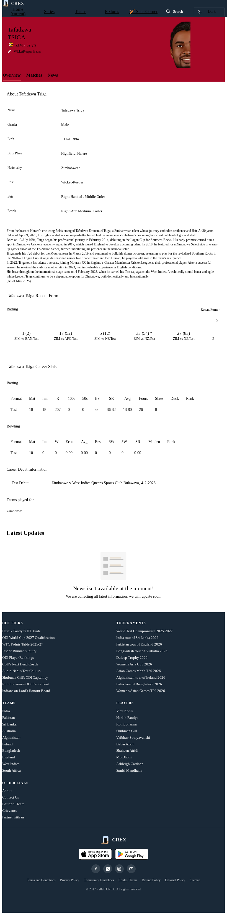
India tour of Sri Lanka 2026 (137, 638)
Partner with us (13, 817)
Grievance (9, 810)
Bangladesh (11, 750)
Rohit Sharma (126, 724)
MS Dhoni (124, 757)
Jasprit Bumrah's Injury (19, 651)
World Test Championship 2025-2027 (144, 631)
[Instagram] (119, 868)
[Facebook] (95, 868)
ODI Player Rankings (18, 657)
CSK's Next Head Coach (20, 664)
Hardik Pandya (127, 718)
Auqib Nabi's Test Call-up (21, 671)
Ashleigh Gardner (129, 764)
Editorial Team (13, 804)
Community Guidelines (99, 880)
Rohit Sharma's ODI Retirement (25, 684)
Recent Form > (210, 310)
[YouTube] (131, 868)
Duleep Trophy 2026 (132, 657)
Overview (12, 75)
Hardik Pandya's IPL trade (21, 631)
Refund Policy (151, 880)
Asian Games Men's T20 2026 (138, 671)
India (6, 711)
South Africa (11, 770)
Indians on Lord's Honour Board (26, 691)
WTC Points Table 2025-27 (22, 644)
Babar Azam (125, 744)
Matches (34, 75)
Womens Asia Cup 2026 (134, 664)
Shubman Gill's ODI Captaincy (25, 677)
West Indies (10, 764)
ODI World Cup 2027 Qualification (28, 638)
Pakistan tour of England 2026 (139, 644)
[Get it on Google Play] (131, 854)
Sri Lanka (9, 724)
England (8, 757)
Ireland (7, 744)
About (7, 791)
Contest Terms (127, 880)
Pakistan (8, 718)
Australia (9, 731)
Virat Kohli (124, 711)
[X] (107, 868)
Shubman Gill (126, 731)
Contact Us (10, 797)
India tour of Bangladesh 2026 (139, 684)
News (53, 75)
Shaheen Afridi (127, 750)
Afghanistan (11, 737)
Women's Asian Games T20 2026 (140, 691)
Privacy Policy (69, 880)
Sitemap (195, 880)
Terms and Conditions (41, 880)
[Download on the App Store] (95, 854)
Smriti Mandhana (129, 770)
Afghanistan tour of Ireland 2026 (140, 677)
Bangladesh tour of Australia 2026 (141, 651)
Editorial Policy (175, 880)
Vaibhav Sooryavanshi (133, 737)
